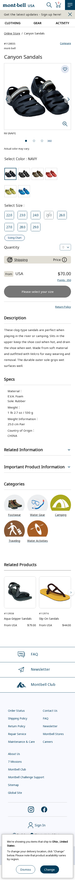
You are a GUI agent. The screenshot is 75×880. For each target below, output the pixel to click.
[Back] (4, 592)
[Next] (71, 592)
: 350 (64, 280)
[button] (63, 307)
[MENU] (70, 5)
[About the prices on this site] (64, 259)
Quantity (11, 247)
